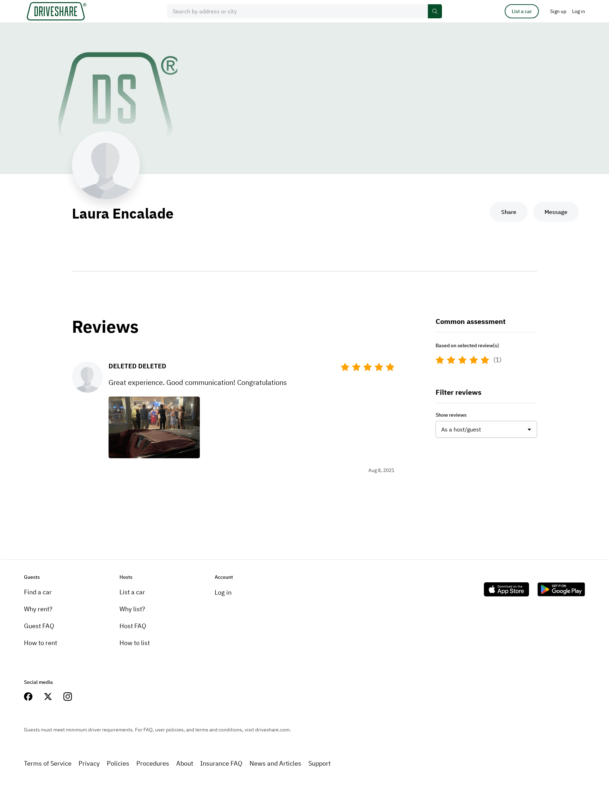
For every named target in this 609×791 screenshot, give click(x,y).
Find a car (38, 592)
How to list (134, 643)
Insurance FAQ (221, 763)
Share (508, 211)
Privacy (89, 763)
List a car (522, 11)
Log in (223, 592)
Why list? (132, 609)
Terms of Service (48, 763)
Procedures (152, 763)
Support (319, 763)
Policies (118, 763)
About (184, 763)
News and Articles (275, 763)
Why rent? (38, 609)
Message (556, 211)
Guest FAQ (39, 626)
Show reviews (451, 415)
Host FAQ (132, 626)
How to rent (40, 643)
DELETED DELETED (137, 366)
